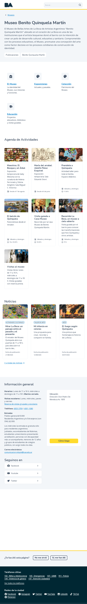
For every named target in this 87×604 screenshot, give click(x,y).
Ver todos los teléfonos (14, 583)
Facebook (12, 594)
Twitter (38, 594)
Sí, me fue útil (58, 557)
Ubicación (54, 394)
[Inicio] (9, 5)
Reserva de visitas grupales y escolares (20, 404)
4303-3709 (18, 408)
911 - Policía (64, 576)
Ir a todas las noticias (13, 363)
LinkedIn (64, 594)
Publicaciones (12, 55)
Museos (11, 15)
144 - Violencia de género (15, 578)
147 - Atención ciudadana (39, 578)
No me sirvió (41, 557)
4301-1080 (28, 408)
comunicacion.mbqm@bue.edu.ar (18, 452)
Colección (66, 84)
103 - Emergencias (37, 576)
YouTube (51, 594)
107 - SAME (51, 576)
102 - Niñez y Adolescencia (15, 576)
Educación (12, 114)
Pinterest (12, 597)
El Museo (11, 84)
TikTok (76, 594)
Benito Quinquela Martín (33, 55)
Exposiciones (40, 84)
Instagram (25, 594)
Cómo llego (64, 440)
